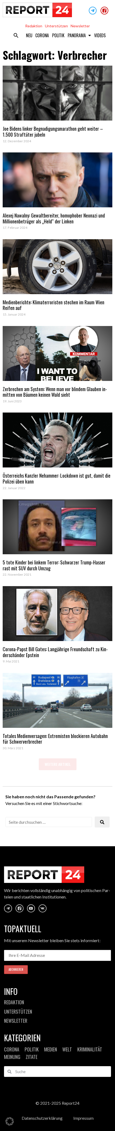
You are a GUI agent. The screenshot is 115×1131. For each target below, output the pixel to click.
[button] (16, 35)
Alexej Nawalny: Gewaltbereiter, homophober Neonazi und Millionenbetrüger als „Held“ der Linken (54, 218)
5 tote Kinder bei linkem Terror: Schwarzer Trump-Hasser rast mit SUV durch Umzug (54, 565)
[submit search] (102, 822)
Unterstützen (56, 26)
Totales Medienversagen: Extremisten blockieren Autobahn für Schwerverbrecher (55, 738)
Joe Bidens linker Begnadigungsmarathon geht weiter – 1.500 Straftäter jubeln (53, 131)
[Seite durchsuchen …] (48, 822)
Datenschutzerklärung (42, 1118)
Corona (42, 35)
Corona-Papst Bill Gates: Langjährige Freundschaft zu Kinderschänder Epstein (55, 652)
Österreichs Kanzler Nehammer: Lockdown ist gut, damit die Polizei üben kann (56, 478)
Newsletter (80, 26)
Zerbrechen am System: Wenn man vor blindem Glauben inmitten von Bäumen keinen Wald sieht (55, 391)
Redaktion (33, 26)
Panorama (77, 35)
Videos (100, 35)
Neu (29, 35)
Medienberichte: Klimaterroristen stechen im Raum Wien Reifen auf (53, 305)
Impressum (83, 1118)
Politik (58, 35)
